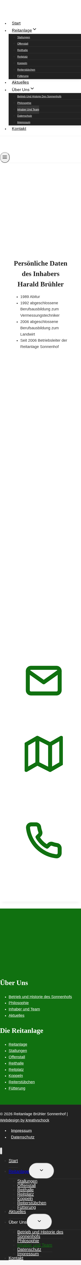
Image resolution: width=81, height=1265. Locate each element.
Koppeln (22, 63)
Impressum (23, 122)
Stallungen (23, 37)
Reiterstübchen (26, 69)
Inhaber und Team (28, 109)
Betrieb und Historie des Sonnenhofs (39, 96)
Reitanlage (18, 1044)
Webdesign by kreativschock (24, 1120)
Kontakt (19, 128)
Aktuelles (20, 82)
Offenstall (22, 43)
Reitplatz (22, 56)
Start (16, 23)
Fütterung (23, 76)
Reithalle (22, 50)
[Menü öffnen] (5, 157)
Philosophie (24, 103)
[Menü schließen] (1, 1151)
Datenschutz (24, 115)
